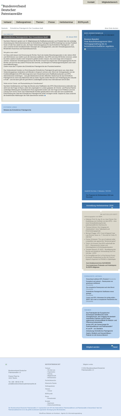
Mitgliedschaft (51, 375)
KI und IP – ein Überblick (94, 328)
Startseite (4, 28)
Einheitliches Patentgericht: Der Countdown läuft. (26, 37)
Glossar (49, 391)
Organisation (51, 372)
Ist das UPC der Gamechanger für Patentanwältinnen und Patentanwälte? (99, 325)
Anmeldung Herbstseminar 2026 (99, 206)
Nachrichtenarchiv (50, 380)
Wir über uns (51, 370)
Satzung (49, 374)
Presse (51, 22)
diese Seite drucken (112, 28)
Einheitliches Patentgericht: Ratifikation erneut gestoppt (100, 292)
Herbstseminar (66, 22)
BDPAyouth (83, 22)
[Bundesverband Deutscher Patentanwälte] (17, 12)
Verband (7, 22)
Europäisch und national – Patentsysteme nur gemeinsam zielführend (99, 282)
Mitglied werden (92, 347)
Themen (39, 22)
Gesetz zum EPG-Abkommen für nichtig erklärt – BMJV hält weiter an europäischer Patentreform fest (101, 298)
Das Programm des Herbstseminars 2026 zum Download (99, 196)
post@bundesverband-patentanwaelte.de (22, 384)
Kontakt (91, 2)
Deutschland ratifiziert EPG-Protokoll (97, 279)
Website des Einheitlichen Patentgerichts (17, 110)
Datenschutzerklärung (53, 405)
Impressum (50, 403)
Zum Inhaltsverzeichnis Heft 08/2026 (98, 263)
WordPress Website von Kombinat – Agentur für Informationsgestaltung (60, 413)
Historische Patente (51, 383)
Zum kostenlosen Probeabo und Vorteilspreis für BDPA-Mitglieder (101, 266)
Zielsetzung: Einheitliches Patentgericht (99, 331)
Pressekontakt (51, 398)
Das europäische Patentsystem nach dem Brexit (100, 287)
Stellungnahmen (23, 22)
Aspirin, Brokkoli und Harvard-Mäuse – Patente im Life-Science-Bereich (99, 334)
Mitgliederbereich (109, 2)
